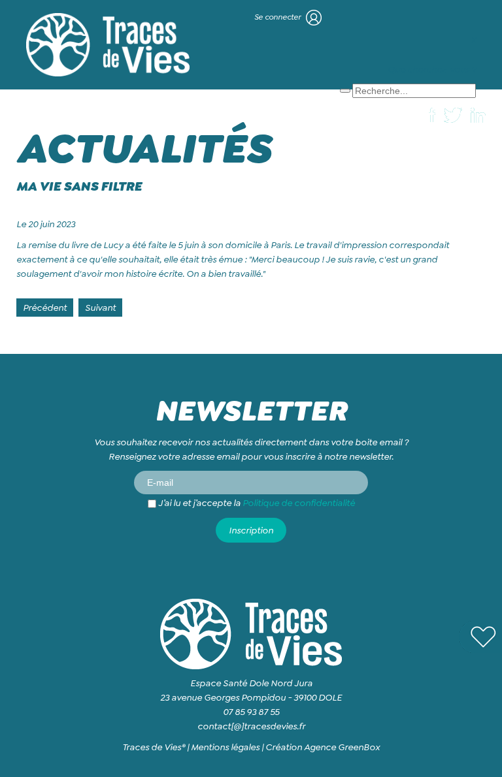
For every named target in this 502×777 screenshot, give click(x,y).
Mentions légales (225, 747)
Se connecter (278, 17)
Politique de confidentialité (299, 503)
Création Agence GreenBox (322, 747)
